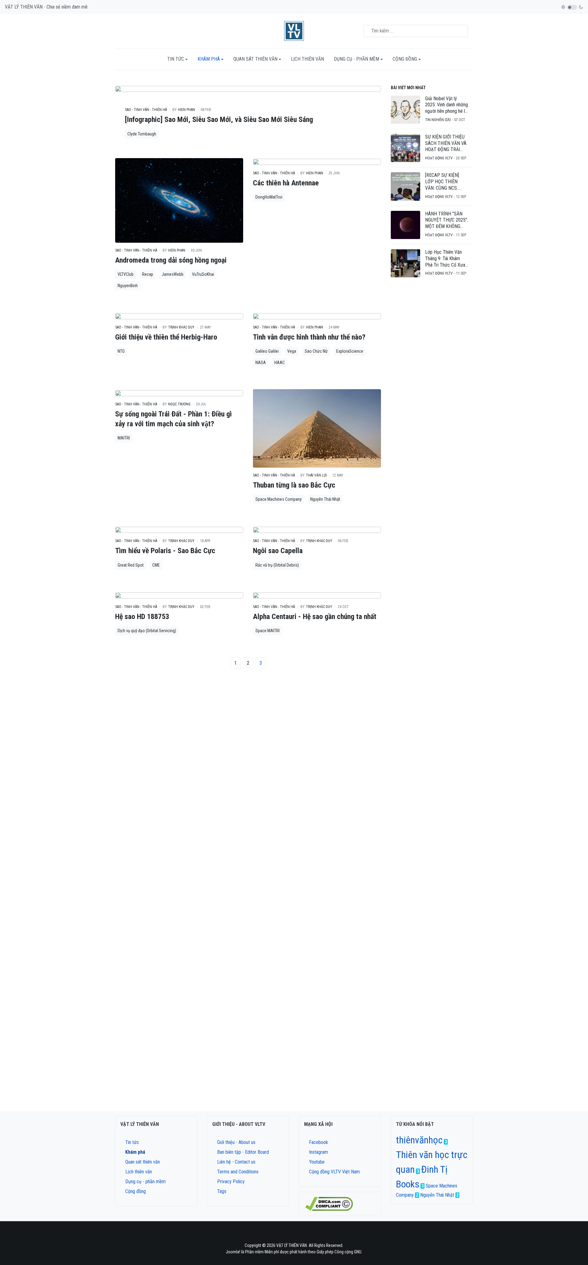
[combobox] (416, 31)
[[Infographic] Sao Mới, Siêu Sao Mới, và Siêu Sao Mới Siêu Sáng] (248, 88)
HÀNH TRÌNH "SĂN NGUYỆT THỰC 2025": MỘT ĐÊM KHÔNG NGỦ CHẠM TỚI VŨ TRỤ (446, 220)
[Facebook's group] (290, 1234)
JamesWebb (172, 274)
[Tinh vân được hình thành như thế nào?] (317, 316)
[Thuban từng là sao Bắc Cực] (317, 428)
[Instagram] (298, 1234)
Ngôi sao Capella (278, 550)
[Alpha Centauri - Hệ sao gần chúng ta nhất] (317, 595)
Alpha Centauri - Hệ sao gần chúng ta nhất (314, 616)
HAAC (279, 362)
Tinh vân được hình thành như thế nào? (309, 337)
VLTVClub (126, 274)
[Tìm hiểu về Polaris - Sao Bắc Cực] (179, 529)
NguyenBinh (128, 285)
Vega (291, 351)
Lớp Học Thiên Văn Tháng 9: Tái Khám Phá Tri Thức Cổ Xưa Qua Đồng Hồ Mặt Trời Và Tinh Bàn (446, 258)
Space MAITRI (267, 630)
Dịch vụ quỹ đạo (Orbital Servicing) (147, 630)
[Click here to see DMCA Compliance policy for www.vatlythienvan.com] (329, 1203)
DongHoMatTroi (268, 197)
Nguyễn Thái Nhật (325, 499)
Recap (147, 274)
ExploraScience (349, 351)
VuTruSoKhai (203, 274)
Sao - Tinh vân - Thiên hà (146, 110)
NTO (121, 351)
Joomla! (233, 1251)
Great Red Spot (131, 565)
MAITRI (124, 437)
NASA (260, 362)
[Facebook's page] (282, 1234)
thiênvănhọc (419, 1140)
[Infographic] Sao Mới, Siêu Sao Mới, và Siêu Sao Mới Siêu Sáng (219, 119)
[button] (177, 59)
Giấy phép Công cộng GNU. (339, 1251)
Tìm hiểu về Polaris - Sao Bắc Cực (165, 550)
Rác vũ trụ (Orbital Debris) (277, 565)
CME (156, 565)
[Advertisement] (432, 379)
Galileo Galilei (267, 351)
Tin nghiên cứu (438, 120)
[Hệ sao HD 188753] (179, 595)
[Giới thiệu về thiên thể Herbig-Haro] (179, 316)
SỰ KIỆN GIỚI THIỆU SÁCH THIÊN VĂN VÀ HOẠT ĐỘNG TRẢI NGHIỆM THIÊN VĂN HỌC (445, 143)
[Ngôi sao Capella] (317, 529)
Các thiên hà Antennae (286, 183)
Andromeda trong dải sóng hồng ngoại (171, 260)
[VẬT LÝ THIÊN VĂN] (294, 31)
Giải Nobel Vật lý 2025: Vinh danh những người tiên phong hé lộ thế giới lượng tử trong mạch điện (446, 105)
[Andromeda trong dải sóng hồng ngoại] (179, 200)
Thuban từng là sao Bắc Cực (294, 485)
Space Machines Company (278, 499)
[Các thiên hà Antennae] (317, 162)
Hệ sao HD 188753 (142, 616)
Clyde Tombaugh (141, 133)
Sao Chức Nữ (316, 351)
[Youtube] (306, 1234)
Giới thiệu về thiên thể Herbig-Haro (166, 337)
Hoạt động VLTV (439, 158)
